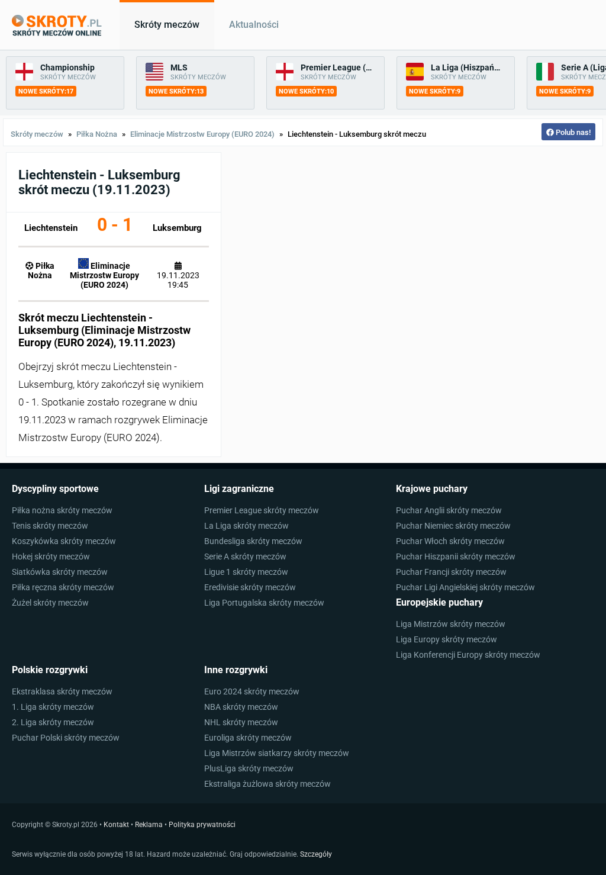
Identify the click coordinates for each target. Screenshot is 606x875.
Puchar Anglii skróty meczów (449, 510)
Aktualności (254, 25)
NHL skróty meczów (241, 722)
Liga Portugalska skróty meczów (264, 602)
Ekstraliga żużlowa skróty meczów (267, 784)
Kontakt (116, 825)
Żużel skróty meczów (50, 602)
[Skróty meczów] (57, 25)
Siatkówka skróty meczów (60, 572)
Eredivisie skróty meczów (250, 587)
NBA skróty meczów (241, 707)
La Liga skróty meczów (246, 525)
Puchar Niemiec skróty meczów (453, 525)
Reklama (149, 825)
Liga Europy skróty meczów (446, 639)
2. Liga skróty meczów (53, 722)
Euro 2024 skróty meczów (251, 691)
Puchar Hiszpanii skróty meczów (455, 556)
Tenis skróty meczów (50, 525)
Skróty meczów (166, 25)
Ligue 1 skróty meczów (246, 572)
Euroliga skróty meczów (248, 737)
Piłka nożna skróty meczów (62, 510)
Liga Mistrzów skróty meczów (450, 624)
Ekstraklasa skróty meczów (62, 691)
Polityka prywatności (202, 825)
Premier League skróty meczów (261, 510)
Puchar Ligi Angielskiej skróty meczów (465, 587)
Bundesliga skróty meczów (253, 541)
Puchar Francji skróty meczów (451, 572)
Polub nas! (572, 132)
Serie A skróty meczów (245, 556)
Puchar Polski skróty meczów (66, 737)
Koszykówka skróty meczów (64, 541)
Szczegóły (316, 854)
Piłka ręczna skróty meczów (63, 587)
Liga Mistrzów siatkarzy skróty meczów (276, 753)
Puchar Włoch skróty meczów (450, 541)
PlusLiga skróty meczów (249, 768)
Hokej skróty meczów (51, 556)
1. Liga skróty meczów (53, 707)
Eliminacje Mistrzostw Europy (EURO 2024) (202, 134)
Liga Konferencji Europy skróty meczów (468, 655)
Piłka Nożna (96, 134)
